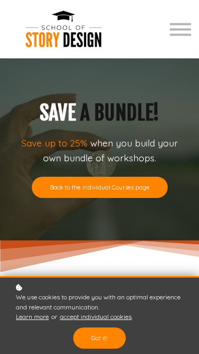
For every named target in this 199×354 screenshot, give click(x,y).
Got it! (99, 338)
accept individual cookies (96, 317)
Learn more (32, 317)
